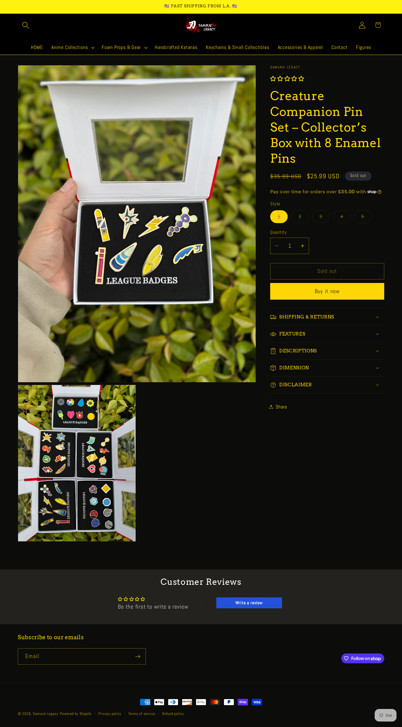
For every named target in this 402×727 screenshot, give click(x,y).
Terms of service (142, 713)
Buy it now (327, 291)
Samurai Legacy (46, 713)
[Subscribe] (137, 656)
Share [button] (281, 407)
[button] (25, 25)
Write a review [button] (249, 603)
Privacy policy (109, 713)
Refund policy (173, 713)
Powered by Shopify (76, 713)
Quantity (278, 232)
